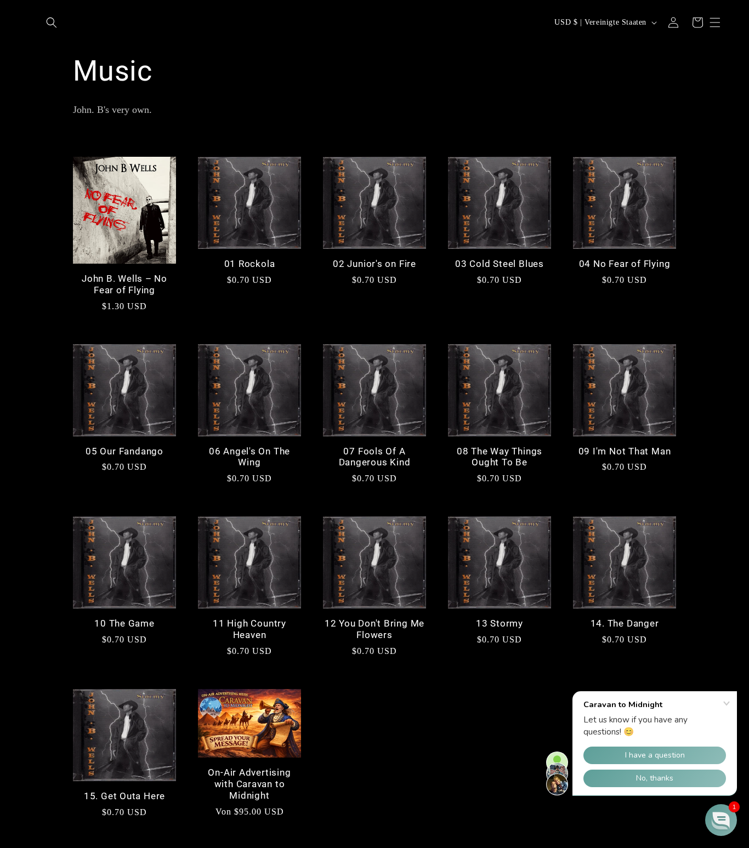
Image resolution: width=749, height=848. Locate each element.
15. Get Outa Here (124, 795)
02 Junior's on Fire (374, 263)
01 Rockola (249, 263)
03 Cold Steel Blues (499, 263)
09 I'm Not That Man (624, 451)
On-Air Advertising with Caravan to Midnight (249, 784)
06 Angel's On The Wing (249, 457)
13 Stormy (499, 623)
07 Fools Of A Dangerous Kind (375, 457)
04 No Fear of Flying (625, 263)
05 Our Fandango (124, 451)
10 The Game (124, 623)
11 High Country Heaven (249, 629)
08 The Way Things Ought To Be (499, 457)
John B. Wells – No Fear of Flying (124, 284)
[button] (51, 22)
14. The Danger (625, 623)
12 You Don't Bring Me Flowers (374, 629)
